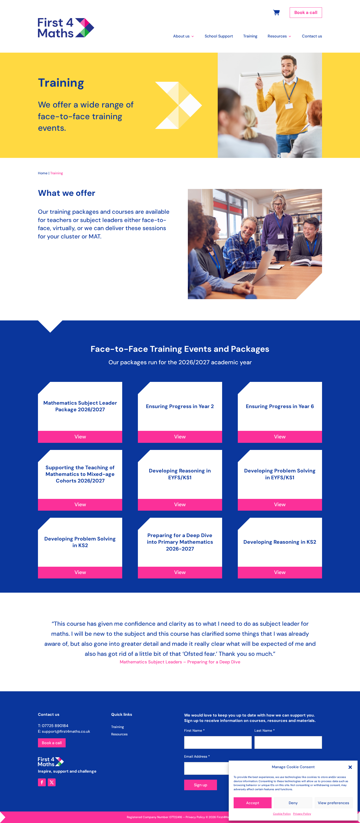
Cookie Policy (282, 813)
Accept (252, 802)
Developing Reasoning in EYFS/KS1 (180, 474)
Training (250, 37)
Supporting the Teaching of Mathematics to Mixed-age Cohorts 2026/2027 (80, 474)
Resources (277, 37)
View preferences (333, 802)
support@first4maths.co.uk (66, 731)
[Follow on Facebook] (42, 782)
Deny (293, 802)
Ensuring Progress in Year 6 (280, 406)
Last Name (264, 730)
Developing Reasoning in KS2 (279, 542)
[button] (350, 767)
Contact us (312, 37)
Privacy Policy (302, 813)
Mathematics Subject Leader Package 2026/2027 (80, 406)
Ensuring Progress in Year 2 (180, 406)
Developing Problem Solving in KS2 (80, 542)
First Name (194, 730)
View (80, 436)
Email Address (197, 756)
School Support (219, 37)
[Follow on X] (52, 782)
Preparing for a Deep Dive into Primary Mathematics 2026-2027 (180, 542)
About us (181, 37)
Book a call (305, 12)
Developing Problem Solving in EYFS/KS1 (280, 474)
